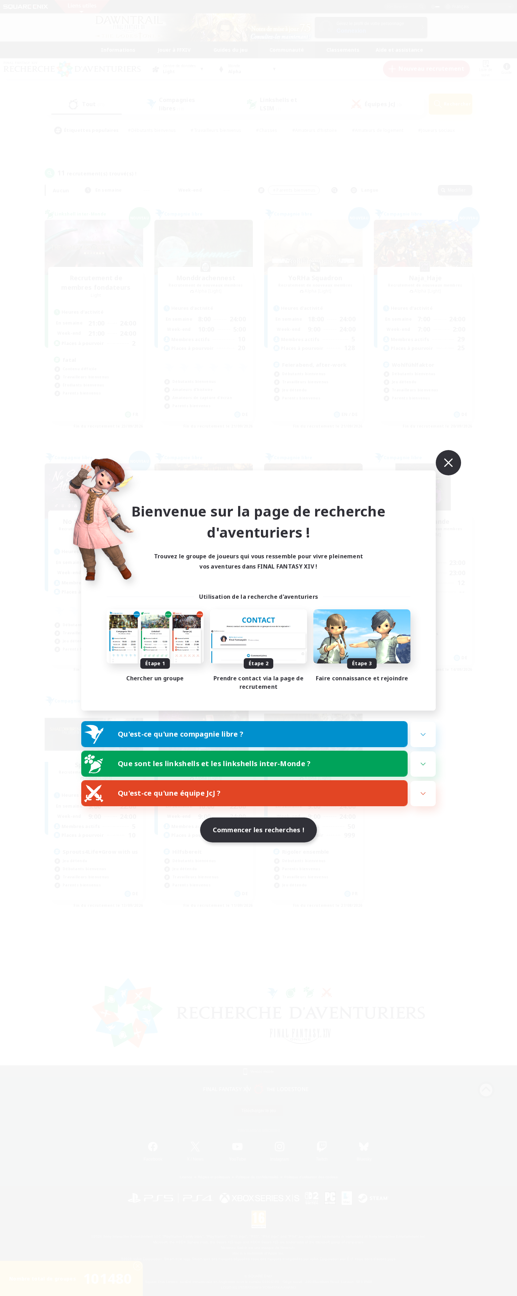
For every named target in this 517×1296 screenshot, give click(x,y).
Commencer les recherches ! (259, 830)
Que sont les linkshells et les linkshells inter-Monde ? (214, 763)
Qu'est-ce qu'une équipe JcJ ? (169, 793)
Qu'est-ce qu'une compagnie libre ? (180, 734)
